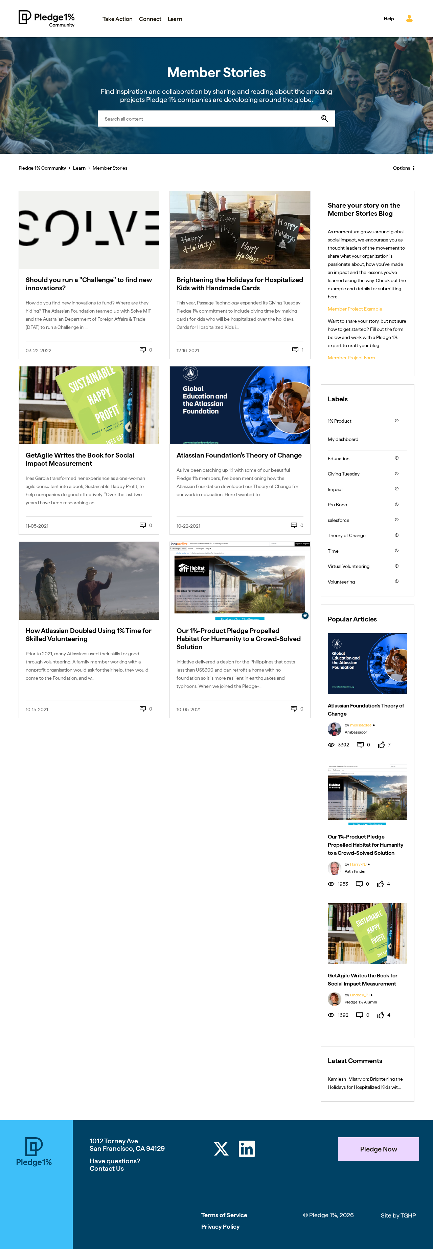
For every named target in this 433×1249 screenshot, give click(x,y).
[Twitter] (221, 1150)
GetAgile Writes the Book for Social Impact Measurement (80, 459)
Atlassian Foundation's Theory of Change (239, 455)
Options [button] (401, 168)
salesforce (338, 520)
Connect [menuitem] (150, 19)
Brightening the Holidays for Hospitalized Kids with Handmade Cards (240, 284)
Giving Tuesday (344, 474)
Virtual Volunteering (348, 566)
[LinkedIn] (247, 1150)
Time (333, 551)
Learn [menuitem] (175, 19)
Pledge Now (378, 1149)
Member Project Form (351, 357)
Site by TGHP (398, 1215)
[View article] (89, 230)
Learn (79, 168)
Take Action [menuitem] (117, 19)
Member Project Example (355, 309)
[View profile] (334, 728)
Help (389, 18)
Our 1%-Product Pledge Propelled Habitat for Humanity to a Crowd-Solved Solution (239, 639)
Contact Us (107, 1168)
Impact (335, 489)
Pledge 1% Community (46, 18)
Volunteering (341, 582)
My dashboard (343, 439)
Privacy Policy (220, 1226)
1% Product (339, 421)
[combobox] (216, 118)
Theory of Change (347, 535)
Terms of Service (224, 1215)
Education (338, 458)
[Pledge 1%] (34, 1153)
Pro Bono (337, 504)
